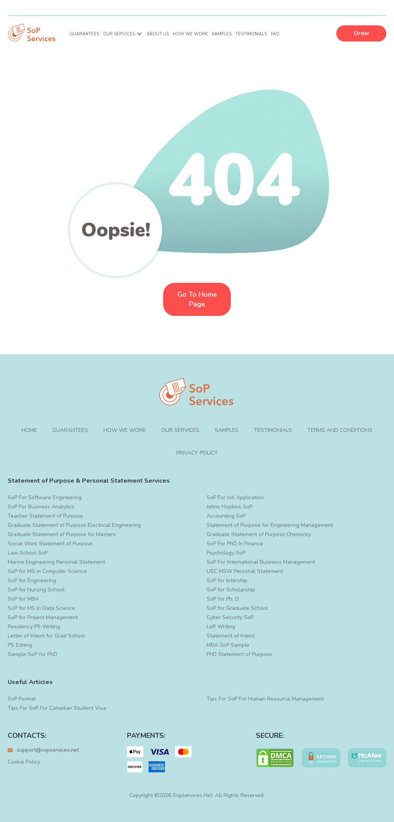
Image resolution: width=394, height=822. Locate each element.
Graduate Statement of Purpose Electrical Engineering (74, 525)
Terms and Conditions (339, 430)
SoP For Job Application (235, 497)
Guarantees (84, 34)
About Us (158, 34)
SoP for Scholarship (231, 589)
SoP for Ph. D (223, 599)
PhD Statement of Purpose (239, 654)
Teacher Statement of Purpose (45, 516)
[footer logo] (197, 392)
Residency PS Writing (34, 626)
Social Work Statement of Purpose (50, 543)
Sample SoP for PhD (32, 654)
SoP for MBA (23, 599)
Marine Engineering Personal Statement (56, 562)
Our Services (119, 34)
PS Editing (20, 645)
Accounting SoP (226, 516)
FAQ (275, 34)
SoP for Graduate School (237, 608)
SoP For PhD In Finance (235, 543)
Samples (222, 34)
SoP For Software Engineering (45, 497)
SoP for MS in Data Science (41, 608)
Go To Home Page (197, 299)
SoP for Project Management (43, 617)
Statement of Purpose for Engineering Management (270, 525)
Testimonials (251, 34)
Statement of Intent (231, 635)
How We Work (190, 34)
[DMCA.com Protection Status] (275, 757)
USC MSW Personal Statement (245, 571)
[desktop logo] (32, 33)
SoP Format (22, 698)
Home (29, 430)
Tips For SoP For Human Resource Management (265, 698)
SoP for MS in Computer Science (47, 571)
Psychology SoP (226, 552)
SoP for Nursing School (36, 589)
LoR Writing (221, 626)
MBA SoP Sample (228, 645)
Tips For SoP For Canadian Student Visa (57, 708)
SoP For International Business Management (261, 562)
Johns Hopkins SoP (229, 506)
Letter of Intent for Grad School (46, 635)
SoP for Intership (227, 580)
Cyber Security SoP (230, 617)
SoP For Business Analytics (41, 506)
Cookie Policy (24, 762)
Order (361, 33)
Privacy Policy (197, 453)
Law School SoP (28, 552)
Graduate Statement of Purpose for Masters (62, 534)
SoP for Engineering (32, 580)
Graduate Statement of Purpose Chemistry (259, 534)
